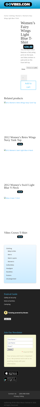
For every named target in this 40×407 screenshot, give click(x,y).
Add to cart (28, 85)
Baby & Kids (12, 251)
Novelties (9, 272)
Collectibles (10, 265)
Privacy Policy (19, 396)
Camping (7, 304)
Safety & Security (10, 298)
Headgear (9, 268)
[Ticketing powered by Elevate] (6, 313)
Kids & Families (9, 301)
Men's (10, 255)
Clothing (12, 16)
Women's (19, 16)
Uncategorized (11, 279)
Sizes (23, 69)
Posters (8, 275)
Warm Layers (12, 258)
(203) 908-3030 (24, 394)
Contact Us (12, 394)
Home (6, 16)
